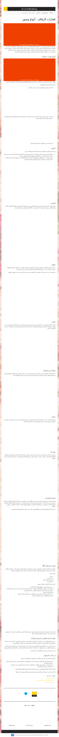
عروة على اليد (29, 725)
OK (12, 735)
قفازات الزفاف (49, 678)
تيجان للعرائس (47, 725)
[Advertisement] (29, 34)
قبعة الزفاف (11, 725)
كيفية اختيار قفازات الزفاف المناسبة (44, 680)
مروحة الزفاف (49, 682)
